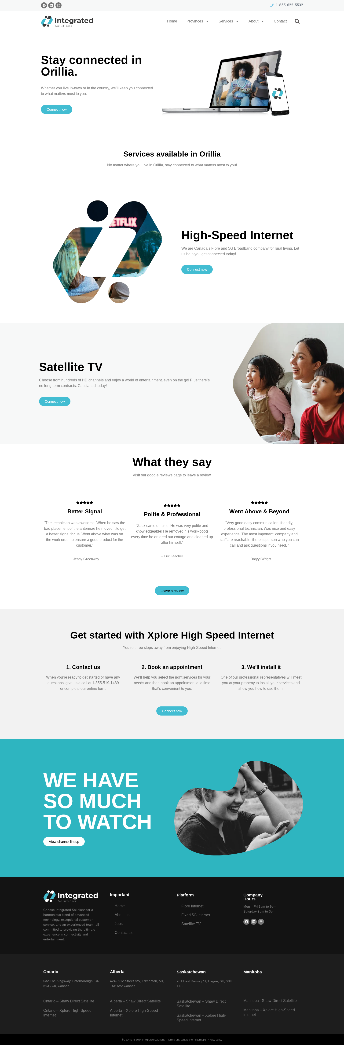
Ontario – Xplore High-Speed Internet (67, 1012)
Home (172, 21)
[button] (297, 21)
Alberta (117, 971)
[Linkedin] (51, 5)
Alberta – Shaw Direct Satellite (135, 1001)
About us (122, 915)
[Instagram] (58, 5)
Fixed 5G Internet (195, 915)
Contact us (123, 933)
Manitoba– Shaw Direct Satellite (270, 1001)
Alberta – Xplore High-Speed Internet (134, 1012)
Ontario (50, 971)
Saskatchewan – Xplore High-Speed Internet (201, 1017)
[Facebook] (44, 5)
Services (226, 21)
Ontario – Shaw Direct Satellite (68, 1001)
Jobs (119, 924)
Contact (280, 21)
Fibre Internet (192, 906)
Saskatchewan (191, 972)
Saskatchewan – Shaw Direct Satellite (201, 1003)
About (253, 21)
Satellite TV (191, 924)
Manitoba (252, 972)
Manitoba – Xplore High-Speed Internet (269, 1012)
